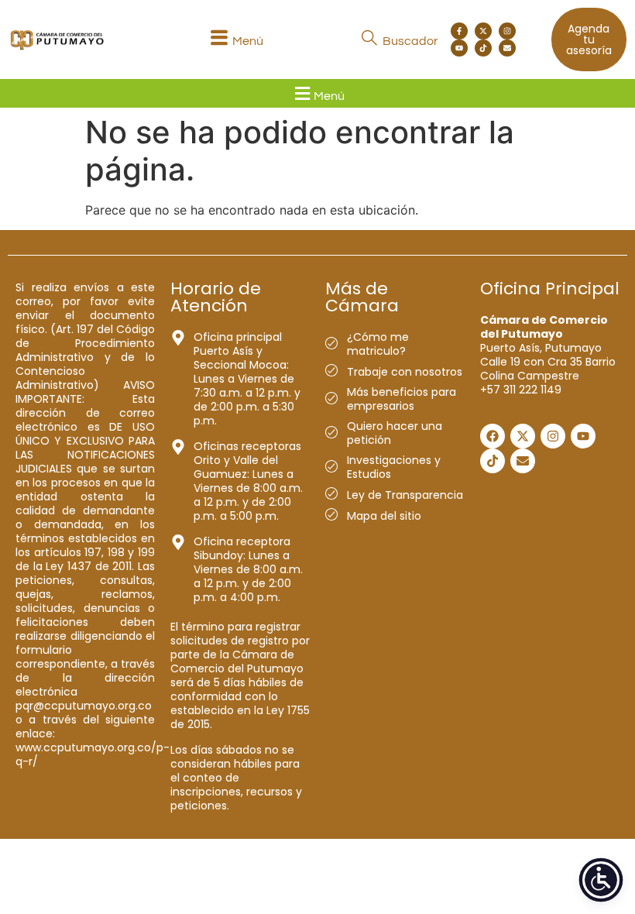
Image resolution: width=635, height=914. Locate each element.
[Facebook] (492, 436)
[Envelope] (507, 48)
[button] (235, 40)
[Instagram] (507, 31)
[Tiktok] (483, 48)
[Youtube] (459, 48)
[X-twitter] (483, 31)
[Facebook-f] (459, 31)
